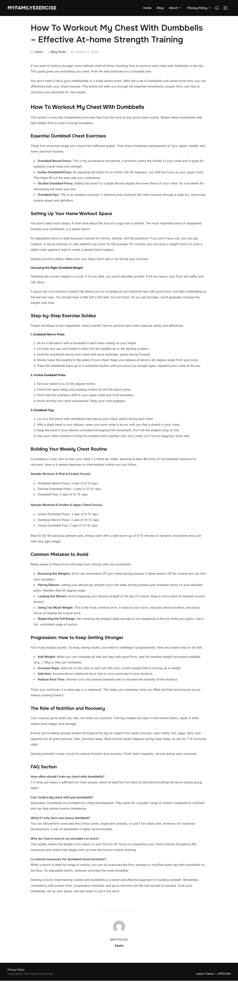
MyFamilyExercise (31, 8)
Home (147, 8)
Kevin (39, 52)
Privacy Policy (197, 8)
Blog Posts (58, 52)
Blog (160, 8)
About (173, 8)
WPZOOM (224, 973)
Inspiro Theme (204, 973)
